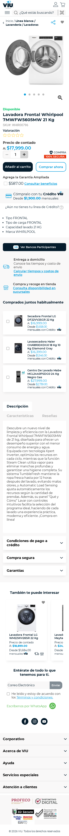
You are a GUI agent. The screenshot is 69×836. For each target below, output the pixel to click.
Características (20, 416)
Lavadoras (30, 24)
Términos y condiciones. (34, 697)
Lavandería (14, 24)
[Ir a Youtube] (44, 721)
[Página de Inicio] (8, 4)
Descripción (17, 406)
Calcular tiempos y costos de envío (36, 273)
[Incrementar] (24, 154)
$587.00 (16, 183)
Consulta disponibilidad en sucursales (34, 290)
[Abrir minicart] (62, 4)
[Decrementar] (7, 154)
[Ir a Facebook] (25, 721)
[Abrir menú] (7, 12)
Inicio (10, 21)
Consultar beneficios (40, 184)
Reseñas (49, 416)
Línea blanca (24, 21)
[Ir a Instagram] (34, 721)
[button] (55, 4)
